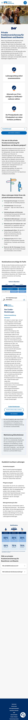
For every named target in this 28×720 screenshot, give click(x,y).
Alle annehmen (14, 413)
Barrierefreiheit (14, 714)
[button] (14, 565)
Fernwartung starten (14, 719)
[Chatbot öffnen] (23, 715)
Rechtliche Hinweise (14, 710)
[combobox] (14, 129)
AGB (14, 712)
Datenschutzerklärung (10, 315)
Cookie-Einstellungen (14, 406)
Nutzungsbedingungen (14, 708)
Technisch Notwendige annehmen (14, 409)
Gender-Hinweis (14, 716)
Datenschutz (14, 706)
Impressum (14, 704)
